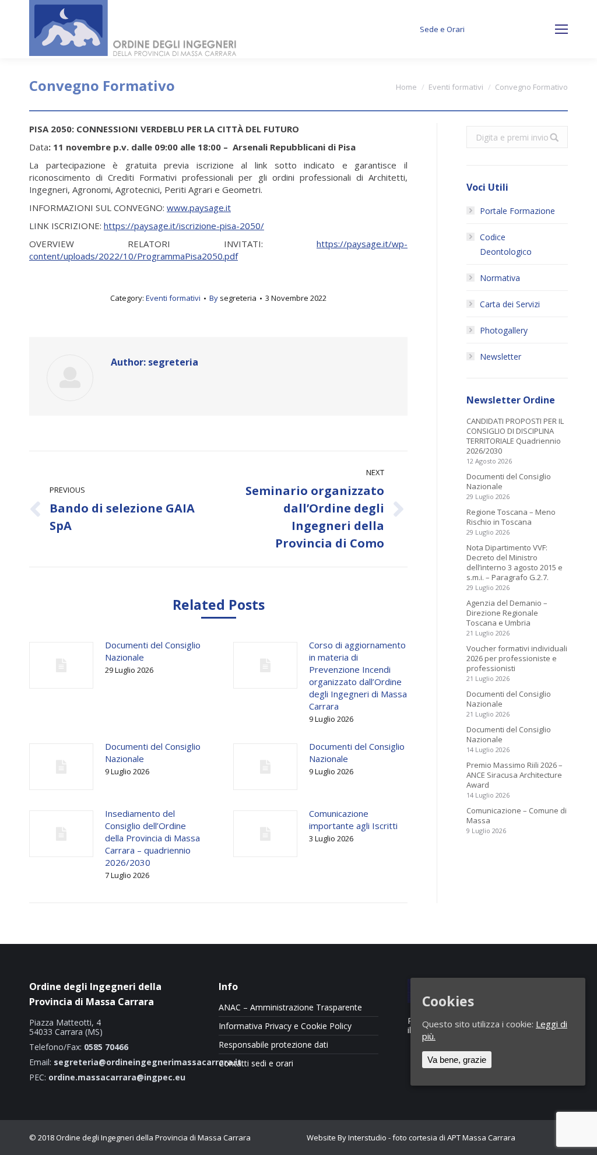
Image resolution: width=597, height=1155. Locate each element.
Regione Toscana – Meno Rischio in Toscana (511, 517)
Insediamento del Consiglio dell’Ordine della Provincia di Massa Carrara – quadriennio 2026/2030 (152, 838)
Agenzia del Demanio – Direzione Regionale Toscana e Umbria (506, 613)
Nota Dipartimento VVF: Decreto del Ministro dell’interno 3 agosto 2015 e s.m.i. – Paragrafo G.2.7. (514, 562)
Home (406, 87)
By (233, 298)
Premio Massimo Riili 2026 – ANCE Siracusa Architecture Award (514, 775)
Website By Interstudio (347, 1137)
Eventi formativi (456, 87)
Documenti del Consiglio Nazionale (153, 651)
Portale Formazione (517, 210)
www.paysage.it (199, 207)
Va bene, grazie (456, 1060)
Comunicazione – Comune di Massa (516, 816)
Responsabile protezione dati (273, 1044)
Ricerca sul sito (517, 29)
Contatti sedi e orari (256, 1063)
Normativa (500, 277)
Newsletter (500, 356)
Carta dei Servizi (510, 304)
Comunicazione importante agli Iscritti (353, 819)
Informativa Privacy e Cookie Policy (285, 1026)
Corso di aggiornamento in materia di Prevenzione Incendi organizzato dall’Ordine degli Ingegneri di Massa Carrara (358, 675)
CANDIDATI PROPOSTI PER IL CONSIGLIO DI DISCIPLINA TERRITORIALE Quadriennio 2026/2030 (515, 436)
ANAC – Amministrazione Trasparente (290, 1007)
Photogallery (504, 330)
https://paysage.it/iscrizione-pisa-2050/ (184, 225)
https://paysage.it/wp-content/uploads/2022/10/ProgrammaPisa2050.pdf (218, 250)
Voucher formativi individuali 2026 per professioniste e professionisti (516, 658)
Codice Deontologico (506, 244)
